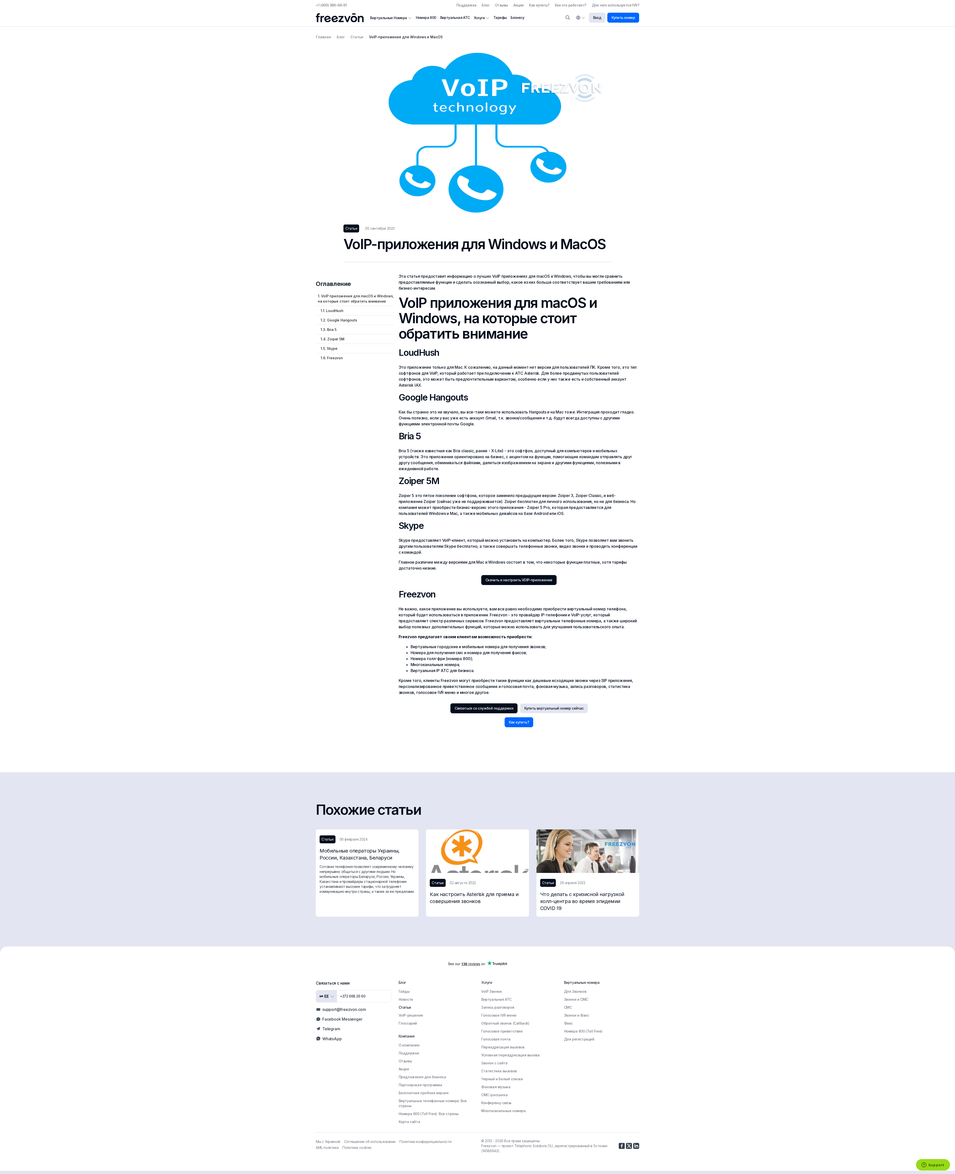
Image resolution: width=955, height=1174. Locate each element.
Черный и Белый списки (502, 1079)
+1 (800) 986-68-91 (331, 5)
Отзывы (501, 5)
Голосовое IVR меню (499, 1015)
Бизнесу (517, 17)
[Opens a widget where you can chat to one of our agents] (933, 1165)
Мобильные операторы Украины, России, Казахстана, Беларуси (360, 854)
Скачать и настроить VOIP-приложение (518, 580)
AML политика (327, 1147)
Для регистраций (579, 1039)
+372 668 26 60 (352, 996)
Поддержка (466, 5)
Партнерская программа (420, 1085)
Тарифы (500, 17)
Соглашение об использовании (369, 1141)
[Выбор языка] (580, 18)
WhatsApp (331, 1038)
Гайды (404, 991)
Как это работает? (570, 5)
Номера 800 (426, 17)
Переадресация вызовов (503, 1047)
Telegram (331, 1028)
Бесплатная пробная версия (424, 1093)
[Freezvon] (342, 17)
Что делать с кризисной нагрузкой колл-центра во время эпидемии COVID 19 (582, 901)
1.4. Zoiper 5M (331, 339)
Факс (568, 1023)
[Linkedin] (636, 1146)
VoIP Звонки (491, 991)
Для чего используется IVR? (615, 5)
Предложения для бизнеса (422, 1077)
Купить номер (623, 17)
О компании (409, 1045)
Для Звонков (575, 991)
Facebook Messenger (342, 1019)
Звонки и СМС (576, 999)
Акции (518, 5)
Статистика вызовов (499, 1071)
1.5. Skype (327, 348)
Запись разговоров (497, 1007)
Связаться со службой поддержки (484, 708)
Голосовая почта (496, 1039)
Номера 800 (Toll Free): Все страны (429, 1114)
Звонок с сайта (494, 1063)
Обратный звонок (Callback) (505, 1023)
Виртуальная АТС (455, 17)
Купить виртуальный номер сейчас (553, 708)
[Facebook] (622, 1146)
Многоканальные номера (503, 1111)
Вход (597, 17)
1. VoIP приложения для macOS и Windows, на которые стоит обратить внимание (356, 298)
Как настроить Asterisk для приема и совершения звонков (474, 897)
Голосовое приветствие (502, 1031)
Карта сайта (409, 1122)
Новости (406, 999)
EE (326, 996)
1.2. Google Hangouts (337, 320)
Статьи (405, 1007)
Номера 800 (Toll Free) (583, 1031)
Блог (485, 5)
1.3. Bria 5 (327, 329)
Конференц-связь (496, 1103)
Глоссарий (408, 1023)
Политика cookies (357, 1147)
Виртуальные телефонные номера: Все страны (433, 1103)
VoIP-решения (411, 1015)
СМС (568, 1007)
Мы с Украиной (328, 1141)
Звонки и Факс (576, 1015)
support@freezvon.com (344, 1009)
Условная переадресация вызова (510, 1055)
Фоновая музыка (495, 1087)
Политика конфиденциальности (425, 1141)
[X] (629, 1146)
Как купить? (539, 5)
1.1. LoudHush (330, 311)
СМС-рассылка (494, 1095)
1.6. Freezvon (330, 358)
